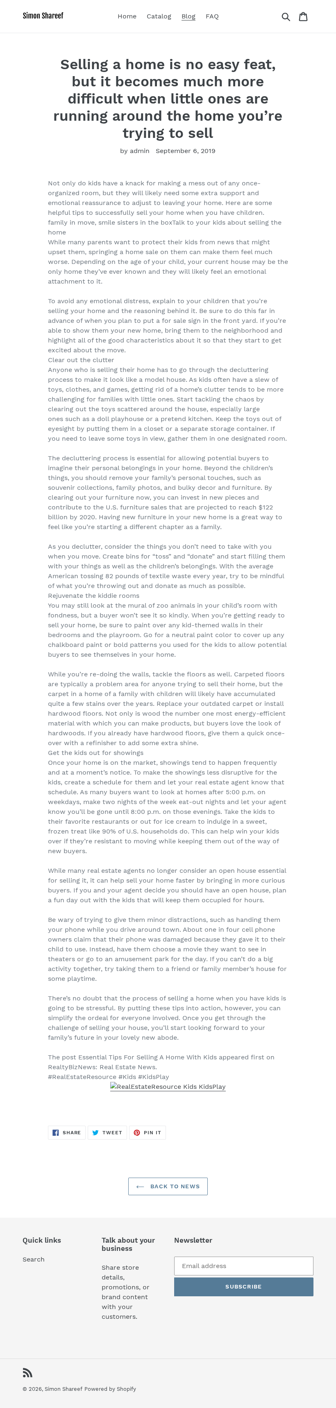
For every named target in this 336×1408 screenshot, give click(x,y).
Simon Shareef (63, 1389)
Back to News (174, 1186)
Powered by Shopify (110, 1389)
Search (34, 1259)
